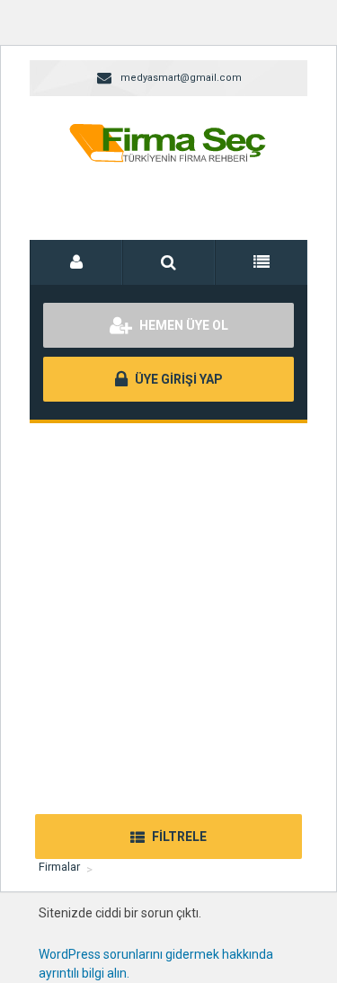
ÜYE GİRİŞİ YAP (177, 379)
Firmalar (59, 866)
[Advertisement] (168, 600)
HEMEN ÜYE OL (182, 325)
